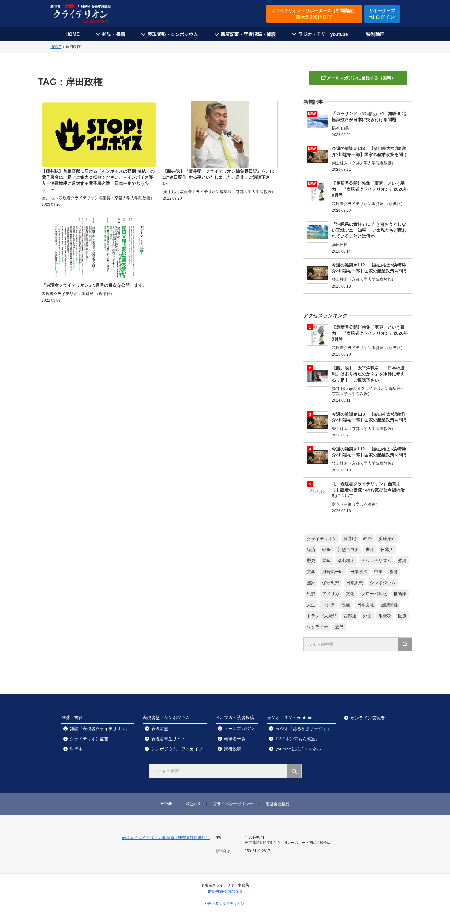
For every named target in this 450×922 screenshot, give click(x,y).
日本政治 (358, 571)
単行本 (76, 748)
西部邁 (349, 615)
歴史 (311, 560)
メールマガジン (239, 728)
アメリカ (330, 593)
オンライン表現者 (368, 717)
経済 (311, 549)
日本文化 (365, 604)
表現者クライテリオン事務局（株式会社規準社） (166, 837)
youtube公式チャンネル (298, 748)
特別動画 (375, 34)
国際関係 (389, 604)
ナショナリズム (376, 560)
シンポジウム (383, 582)
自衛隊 (400, 593)
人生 (311, 604)
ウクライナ (317, 626)
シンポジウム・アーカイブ (177, 748)
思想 (311, 593)
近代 (339, 626)
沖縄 (402, 560)
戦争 (326, 549)
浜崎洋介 (387, 538)
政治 (367, 538)
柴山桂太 (345, 560)
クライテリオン (322, 538)
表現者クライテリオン (226, 903)
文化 (350, 593)
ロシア (328, 604)
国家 (311, 582)
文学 (311, 571)
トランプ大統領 (322, 615)
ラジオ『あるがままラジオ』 (303, 728)
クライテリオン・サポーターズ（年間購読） (314, 14)
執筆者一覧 (235, 738)
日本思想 (354, 582)
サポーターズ (382, 14)
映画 (346, 604)
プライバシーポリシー (233, 804)
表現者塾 (159, 728)
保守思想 (330, 582)
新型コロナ (348, 549)
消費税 (384, 615)
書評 (370, 549)
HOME (73, 34)
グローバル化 (374, 593)
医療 (402, 615)
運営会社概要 (278, 804)
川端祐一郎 (332, 571)
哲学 (326, 560)
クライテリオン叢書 (89, 738)
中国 (378, 571)
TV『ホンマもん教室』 (298, 738)
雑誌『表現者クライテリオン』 (100, 728)
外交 (367, 615)
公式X (194, 804)
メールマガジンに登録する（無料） (361, 77)
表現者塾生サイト (168, 738)
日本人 (387, 549)
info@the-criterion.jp (225, 891)
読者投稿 (232, 748)
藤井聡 (349, 538)
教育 (393, 571)
